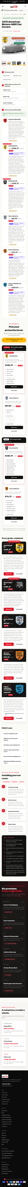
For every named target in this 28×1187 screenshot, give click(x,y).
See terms (16, 154)
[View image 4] (19, 63)
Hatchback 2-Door (17, 75)
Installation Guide (6, 1115)
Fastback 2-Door (7, 79)
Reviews (4, 1137)
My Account (4, 1110)
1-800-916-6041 (6, 1084)
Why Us (3, 1133)
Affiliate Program (5, 1139)
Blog (3, 1144)
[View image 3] (14, 63)
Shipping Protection (6, 1157)
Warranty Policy (5, 1164)
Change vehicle (16, 31)
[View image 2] (9, 63)
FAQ (3, 1112)
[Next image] (24, 48)
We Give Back (5, 1142)
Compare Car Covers (7, 1121)
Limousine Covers (6, 1099)
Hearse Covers (5, 1101)
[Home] (2, 14)
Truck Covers (5, 1095)
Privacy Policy (5, 1173)
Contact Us (4, 1126)
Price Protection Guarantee (8, 1151)
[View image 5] (24, 63)
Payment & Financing (6, 1119)
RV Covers (4, 1097)
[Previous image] (4, 48)
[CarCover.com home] (14, 6)
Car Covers (6, 14)
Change (21, 10)
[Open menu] (2, 6)
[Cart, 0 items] (25, 6)
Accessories (4, 1104)
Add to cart (14, 386)
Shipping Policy (5, 1169)
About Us (4, 1135)
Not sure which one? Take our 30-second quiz (14, 340)
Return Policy (5, 1166)
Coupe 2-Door (6, 75)
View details (14, 390)
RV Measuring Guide (6, 1117)
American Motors (14, 14)
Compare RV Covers (6, 1124)
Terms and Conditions (7, 1171)
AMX (21, 14)
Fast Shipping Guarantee (7, 1155)
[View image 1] (4, 63)
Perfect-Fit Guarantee (7, 1153)
